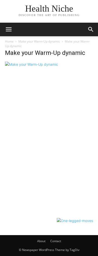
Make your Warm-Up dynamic (39, 41)
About (41, 241)
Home (9, 41)
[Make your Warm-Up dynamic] (31, 64)
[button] (9, 29)
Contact (55, 241)
